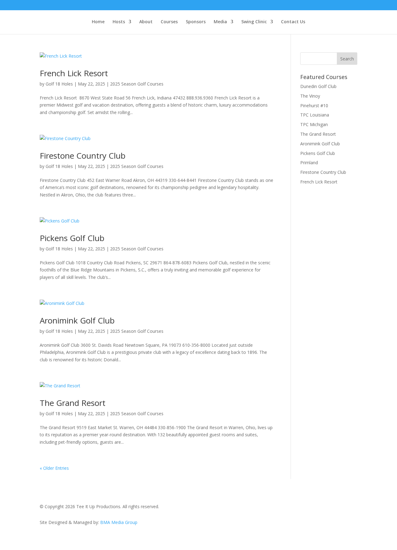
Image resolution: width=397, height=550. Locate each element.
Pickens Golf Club (72, 238)
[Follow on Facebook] (315, 508)
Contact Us (293, 22)
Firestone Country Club (83, 155)
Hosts (119, 22)
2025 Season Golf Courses (136, 84)
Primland (309, 162)
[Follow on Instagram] (340, 508)
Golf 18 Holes (59, 84)
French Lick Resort (75, 73)
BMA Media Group (118, 522)
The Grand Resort (72, 402)
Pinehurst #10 (314, 105)
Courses (169, 22)
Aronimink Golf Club (77, 320)
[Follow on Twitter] (327, 508)
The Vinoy (310, 96)
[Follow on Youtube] (352, 508)
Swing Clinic (254, 22)
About (146, 22)
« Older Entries (54, 468)
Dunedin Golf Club (318, 86)
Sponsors (196, 22)
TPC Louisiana (314, 115)
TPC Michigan (314, 124)
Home (98, 22)
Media (220, 22)
